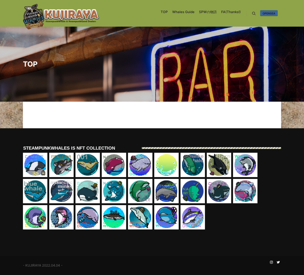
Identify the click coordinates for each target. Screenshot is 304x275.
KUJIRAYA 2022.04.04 (42, 265)
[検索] (254, 13)
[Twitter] (278, 262)
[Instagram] (271, 262)
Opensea (269, 13)
